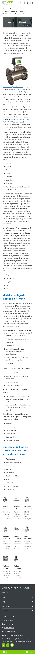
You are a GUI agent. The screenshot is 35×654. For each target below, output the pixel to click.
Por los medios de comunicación (12, 11)
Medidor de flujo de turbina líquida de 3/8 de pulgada (17, 508)
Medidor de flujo (7, 14)
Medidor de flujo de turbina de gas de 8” (6, 508)
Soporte (12, 9)
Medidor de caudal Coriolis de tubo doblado (17, 537)
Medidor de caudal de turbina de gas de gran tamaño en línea (6, 537)
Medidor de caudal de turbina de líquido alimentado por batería (28, 537)
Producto (5, 592)
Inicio (6, 9)
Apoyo (4, 597)
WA (19, 652)
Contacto (5, 611)
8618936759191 (9, 628)
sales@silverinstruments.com (13, 635)
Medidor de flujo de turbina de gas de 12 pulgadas (6, 567)
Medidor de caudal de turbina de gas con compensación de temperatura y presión (17, 567)
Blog (3, 602)
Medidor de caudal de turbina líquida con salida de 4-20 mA (28, 508)
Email (7, 652)
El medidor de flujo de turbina (13, 87)
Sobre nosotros (7, 606)
